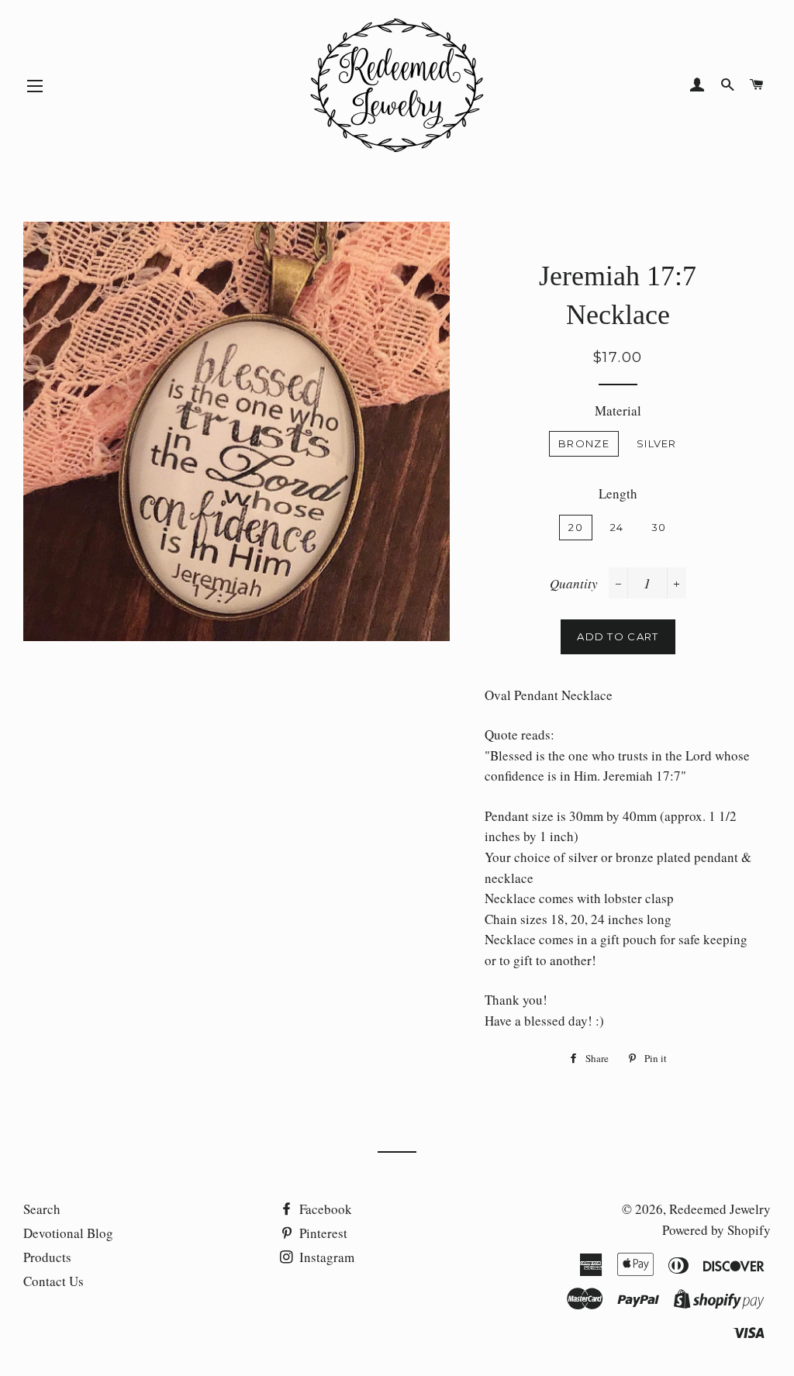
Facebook (324, 1209)
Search (41, 1209)
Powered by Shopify (716, 1230)
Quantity (574, 583)
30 (659, 527)
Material (618, 410)
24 (617, 527)
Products (47, 1257)
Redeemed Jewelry (720, 1209)
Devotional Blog (68, 1233)
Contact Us (53, 1281)
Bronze (583, 443)
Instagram (325, 1257)
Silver (657, 443)
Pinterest (321, 1233)
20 (575, 527)
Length (618, 493)
